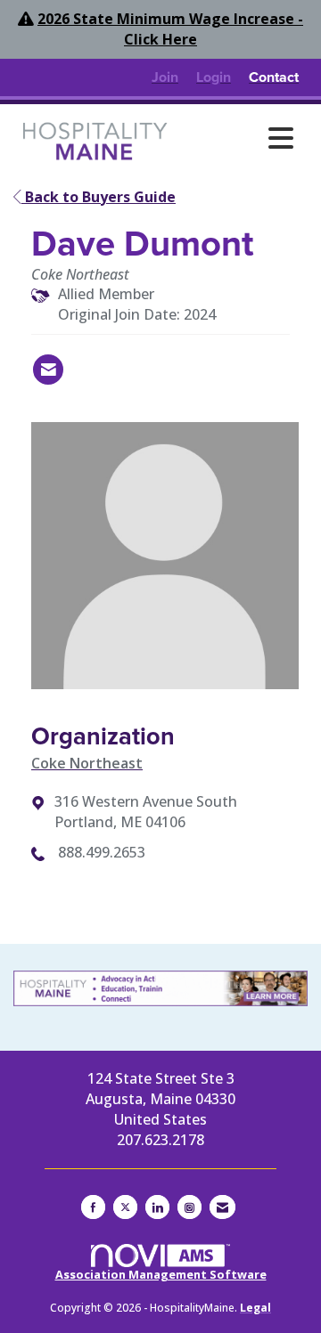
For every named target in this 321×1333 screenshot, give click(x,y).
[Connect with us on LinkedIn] (157, 1207)
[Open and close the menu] (239, 138)
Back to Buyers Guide (98, 197)
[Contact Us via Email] (222, 1207)
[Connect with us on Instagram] (189, 1207)
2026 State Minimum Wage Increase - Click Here (170, 29)
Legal (255, 1307)
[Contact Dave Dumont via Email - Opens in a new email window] (48, 369)
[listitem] (165, 77)
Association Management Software (161, 1274)
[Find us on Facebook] (93, 1207)
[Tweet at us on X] (125, 1207)
